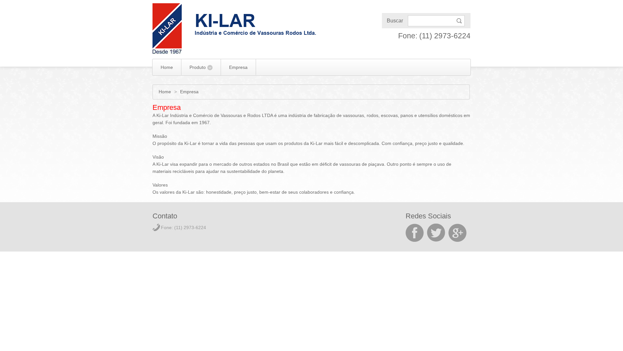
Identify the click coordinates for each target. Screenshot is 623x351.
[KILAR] (167, 29)
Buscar (395, 20)
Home (167, 67)
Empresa (238, 67)
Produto (197, 67)
